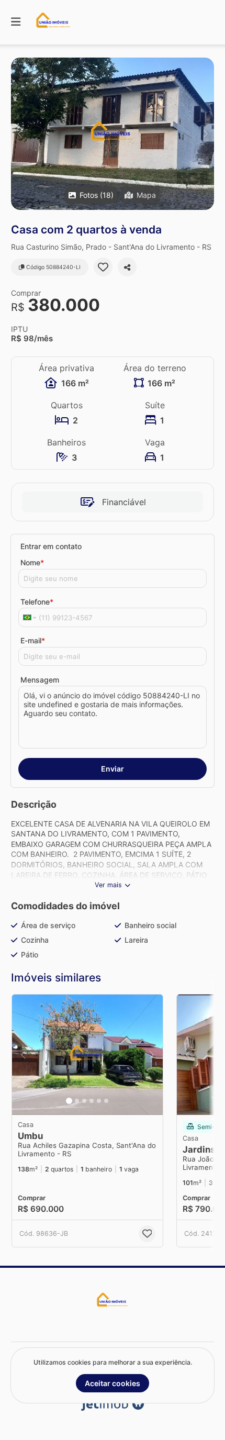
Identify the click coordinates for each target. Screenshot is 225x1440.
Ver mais (108, 885)
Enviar (112, 768)
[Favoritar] (103, 267)
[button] (112, 134)
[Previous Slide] (19, 134)
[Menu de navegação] (15, 22)
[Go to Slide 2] (77, 1101)
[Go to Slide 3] (84, 1101)
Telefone (36, 601)
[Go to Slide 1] (69, 1101)
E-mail (32, 640)
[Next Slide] (205, 134)
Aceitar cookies (112, 1383)
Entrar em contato (51, 546)
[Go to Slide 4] (91, 1101)
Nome (32, 562)
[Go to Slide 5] (99, 1101)
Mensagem (39, 679)
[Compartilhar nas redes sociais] (127, 267)
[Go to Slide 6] (106, 1101)
